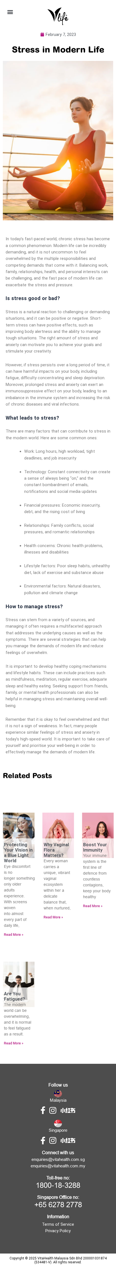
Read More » (13, 935)
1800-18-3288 (58, 1185)
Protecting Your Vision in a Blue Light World (18, 853)
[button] (10, 11)
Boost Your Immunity (95, 847)
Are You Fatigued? (14, 996)
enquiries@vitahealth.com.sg (58, 1159)
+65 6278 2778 (58, 1204)
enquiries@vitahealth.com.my (58, 1166)
